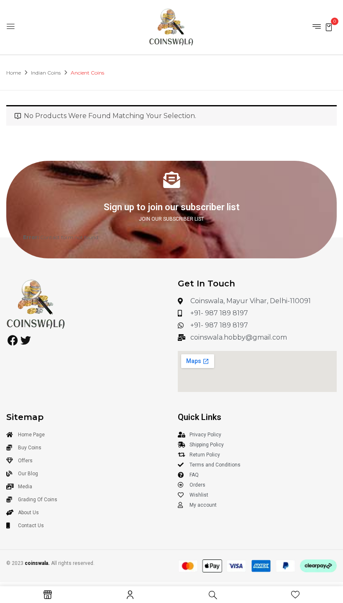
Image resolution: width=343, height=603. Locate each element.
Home (13, 73)
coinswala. (37, 563)
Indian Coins (46, 73)
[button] (329, 27)
